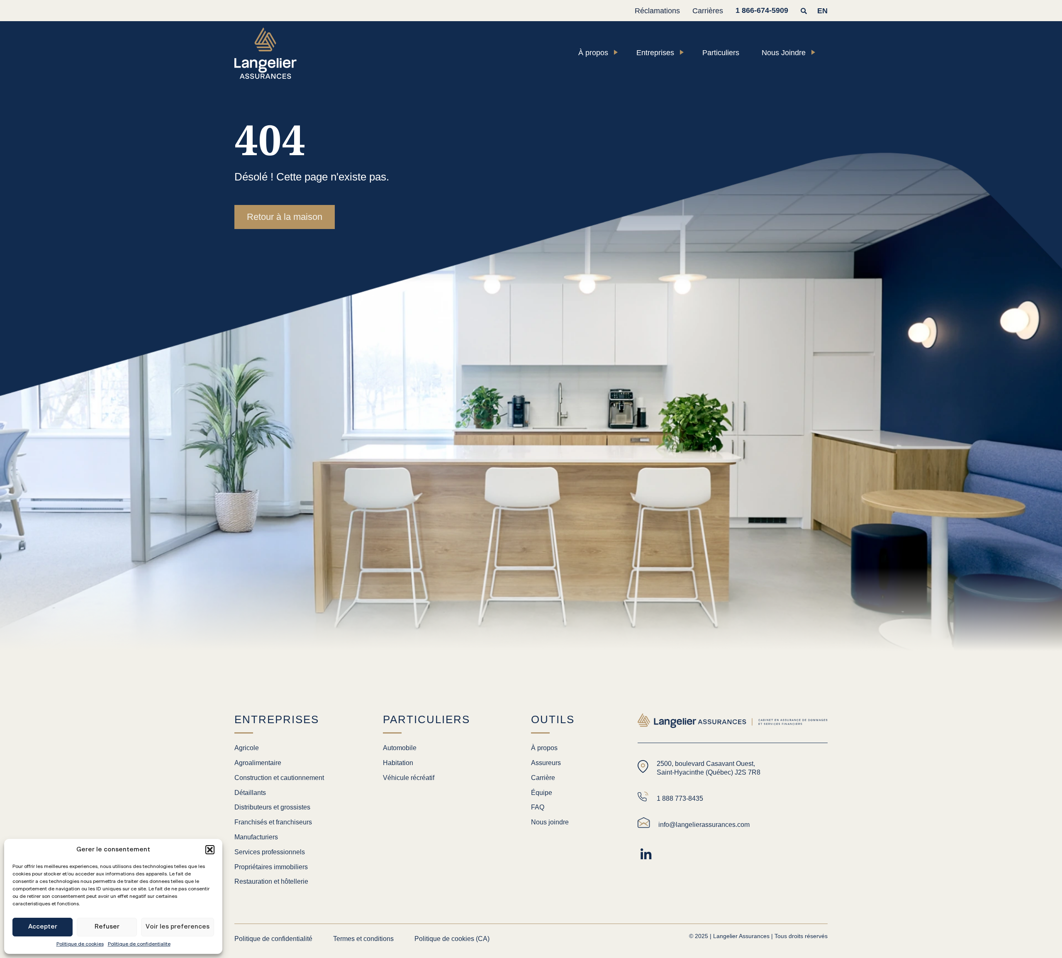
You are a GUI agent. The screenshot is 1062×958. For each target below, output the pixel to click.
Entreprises (655, 53)
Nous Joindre (784, 53)
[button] (210, 850)
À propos (593, 53)
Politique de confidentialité (139, 943)
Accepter (42, 927)
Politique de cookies (80, 943)
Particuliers (720, 53)
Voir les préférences (177, 927)
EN (822, 11)
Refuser (107, 927)
